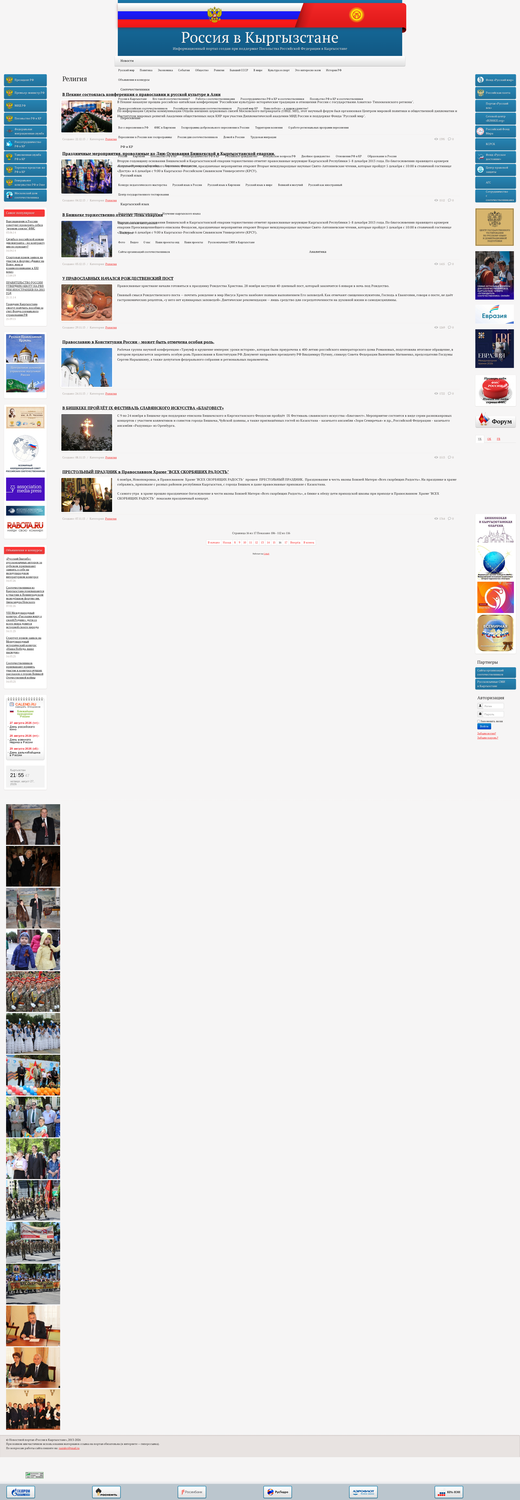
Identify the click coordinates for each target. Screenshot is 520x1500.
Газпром (20, 1492)
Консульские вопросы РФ (279, 156)
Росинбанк (192, 1492)
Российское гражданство (241, 156)
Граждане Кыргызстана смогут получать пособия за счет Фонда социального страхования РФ (24, 309)
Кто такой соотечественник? (171, 99)
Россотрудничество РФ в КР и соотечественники (272, 99)
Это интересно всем (308, 70)
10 (244, 542)
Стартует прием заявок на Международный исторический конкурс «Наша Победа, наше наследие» (23, 645)
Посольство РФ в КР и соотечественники (336, 99)
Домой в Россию (234, 137)
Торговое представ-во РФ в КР (30, 169)
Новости (127, 60)
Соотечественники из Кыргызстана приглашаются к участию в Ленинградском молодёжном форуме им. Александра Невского (25, 595)
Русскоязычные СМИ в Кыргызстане (231, 242)
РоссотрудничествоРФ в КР (28, 144)
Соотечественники (135, 89)
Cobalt (266, 553)
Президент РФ (24, 80)
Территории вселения (269, 127)
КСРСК (490, 144)
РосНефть (106, 1492)
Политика (146, 70)
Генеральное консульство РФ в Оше (30, 182)
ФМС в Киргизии (165, 127)
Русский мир (126, 70)
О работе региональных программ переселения (318, 127)
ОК (489, 439)
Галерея (126, 232)
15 (274, 542)
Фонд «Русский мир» (500, 80)
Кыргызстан (18, 770)
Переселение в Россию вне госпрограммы (145, 137)
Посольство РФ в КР (164, 156)
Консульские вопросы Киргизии (138, 166)
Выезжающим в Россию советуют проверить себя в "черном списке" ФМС (24, 224)
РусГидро (277, 1492)
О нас (146, 242)
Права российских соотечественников (143, 108)
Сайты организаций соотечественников (144, 252)
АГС (488, 182)
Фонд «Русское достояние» (496, 157)
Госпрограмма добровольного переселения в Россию (215, 127)
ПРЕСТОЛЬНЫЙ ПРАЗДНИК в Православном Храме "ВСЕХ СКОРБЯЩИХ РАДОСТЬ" (145, 472)
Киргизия (139, 156)
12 (256, 542)
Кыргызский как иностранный (137, 223)
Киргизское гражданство (181, 166)
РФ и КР (126, 146)
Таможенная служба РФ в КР (28, 157)
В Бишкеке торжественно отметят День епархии (112, 214)
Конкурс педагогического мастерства (142, 185)
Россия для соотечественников (198, 137)
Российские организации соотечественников (202, 108)
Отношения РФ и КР (349, 156)
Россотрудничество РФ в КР (201, 156)
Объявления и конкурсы (134, 80)
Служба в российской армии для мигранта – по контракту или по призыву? (25, 242)
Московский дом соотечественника (27, 195)
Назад (227, 542)
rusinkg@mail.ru (69, 1448)
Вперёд (295, 542)
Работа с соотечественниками (215, 99)
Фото (121, 242)
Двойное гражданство (315, 156)
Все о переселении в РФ (133, 127)
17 (285, 542)
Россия (122, 156)
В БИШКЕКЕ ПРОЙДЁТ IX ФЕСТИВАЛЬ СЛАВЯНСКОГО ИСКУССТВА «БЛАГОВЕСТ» (143, 408)
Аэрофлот (363, 1492)
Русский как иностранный (325, 185)
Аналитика (317, 251)
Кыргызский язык (134, 204)
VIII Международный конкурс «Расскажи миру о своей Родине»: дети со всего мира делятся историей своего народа (24, 620)
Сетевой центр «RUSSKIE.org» (496, 118)
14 (268, 542)
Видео (134, 242)
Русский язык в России (187, 185)
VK (480, 439)
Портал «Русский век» (497, 105)
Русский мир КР (247, 108)
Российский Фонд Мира (498, 131)
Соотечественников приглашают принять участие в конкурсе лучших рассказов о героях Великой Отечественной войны (24, 670)
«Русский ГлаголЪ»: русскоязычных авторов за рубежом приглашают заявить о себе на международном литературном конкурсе (24, 567)
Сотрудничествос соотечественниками (500, 196)
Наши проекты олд (167, 242)
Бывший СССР (239, 70)
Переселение (130, 118)
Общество (202, 70)
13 (262, 542)
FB (498, 439)
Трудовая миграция (263, 137)
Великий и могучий (290, 185)
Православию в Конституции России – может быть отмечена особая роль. (138, 342)
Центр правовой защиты (497, 169)
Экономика (165, 70)
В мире (258, 70)
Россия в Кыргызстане (260, 37)
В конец (308, 542)
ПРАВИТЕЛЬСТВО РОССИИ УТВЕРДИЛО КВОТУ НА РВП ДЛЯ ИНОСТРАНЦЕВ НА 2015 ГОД (25, 288)
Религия (219, 70)
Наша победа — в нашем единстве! (286, 108)
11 (250, 542)
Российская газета (498, 93)
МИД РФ (20, 105)
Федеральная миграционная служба (29, 131)
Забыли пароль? (487, 738)
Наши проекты (193, 242)
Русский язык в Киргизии (224, 185)
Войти (484, 726)
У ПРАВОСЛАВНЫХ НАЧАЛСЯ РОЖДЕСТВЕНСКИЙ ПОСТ (117, 278)
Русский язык (131, 175)
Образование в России (381, 156)
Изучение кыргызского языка (181, 213)
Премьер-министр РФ (30, 93)
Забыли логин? (486, 733)
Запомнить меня (492, 721)
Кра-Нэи (449, 1492)
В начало (214, 542)
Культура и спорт (279, 70)
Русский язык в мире (259, 185)
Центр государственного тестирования (143, 194)
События (184, 70)
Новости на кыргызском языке (138, 213)
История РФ (334, 70)
